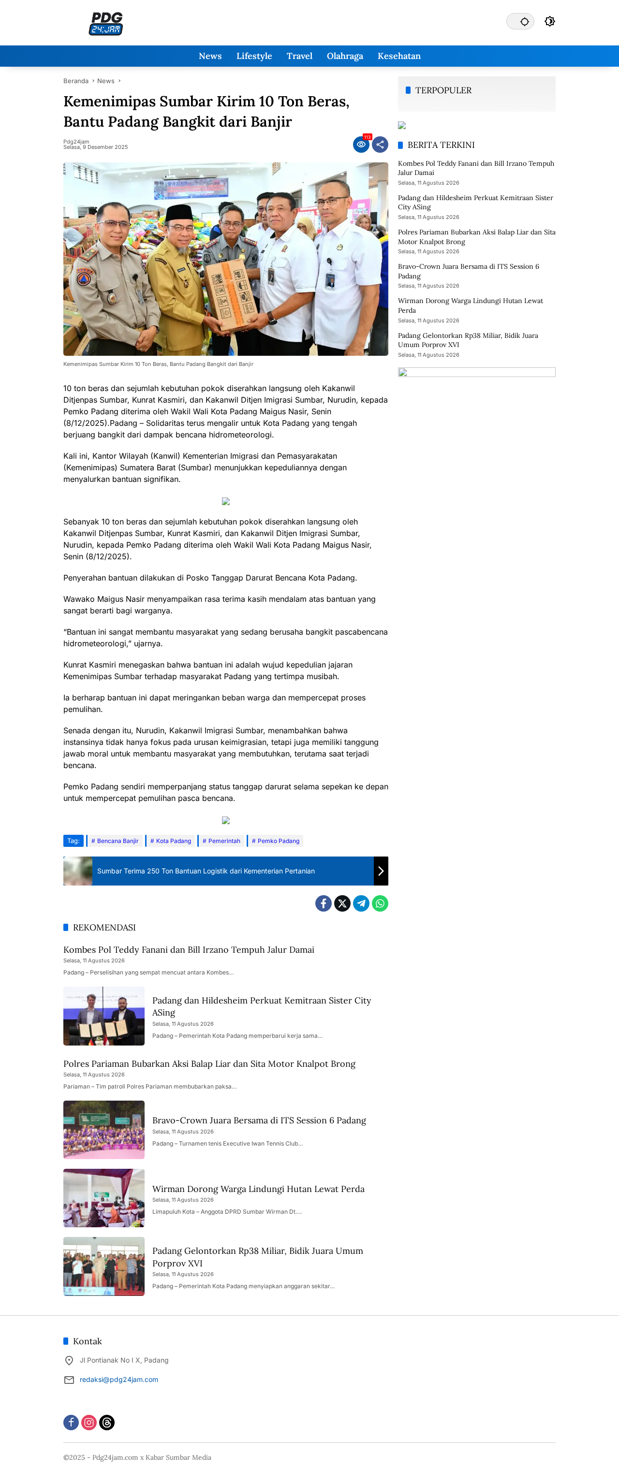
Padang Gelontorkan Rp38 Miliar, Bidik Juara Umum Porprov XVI (468, 340)
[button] (524, 21)
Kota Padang (173, 840)
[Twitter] (342, 903)
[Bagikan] (380, 144)
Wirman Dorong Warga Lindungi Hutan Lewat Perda (258, 1188)
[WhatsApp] (380, 903)
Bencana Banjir (118, 840)
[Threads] (107, 1422)
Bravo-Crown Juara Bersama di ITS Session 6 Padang (259, 1120)
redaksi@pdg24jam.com (119, 1379)
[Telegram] (361, 903)
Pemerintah (224, 840)
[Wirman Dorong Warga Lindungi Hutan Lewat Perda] (104, 1198)
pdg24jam (76, 142)
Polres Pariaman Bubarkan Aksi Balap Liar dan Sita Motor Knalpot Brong (209, 1063)
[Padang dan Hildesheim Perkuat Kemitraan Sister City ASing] (104, 1016)
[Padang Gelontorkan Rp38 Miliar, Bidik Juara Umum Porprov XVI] (104, 1266)
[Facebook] (323, 903)
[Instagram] (89, 1422)
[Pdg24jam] (105, 23)
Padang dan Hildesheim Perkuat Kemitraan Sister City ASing (475, 202)
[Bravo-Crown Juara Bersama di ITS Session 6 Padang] (104, 1130)
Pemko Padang (278, 840)
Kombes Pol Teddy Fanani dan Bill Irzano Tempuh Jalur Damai (188, 949)
